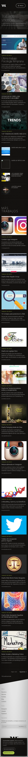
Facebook (4, 713)
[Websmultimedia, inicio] (3, 5)
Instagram (4, 709)
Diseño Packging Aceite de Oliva (11, 427)
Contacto (3, 701)
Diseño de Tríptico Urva (18, 160)
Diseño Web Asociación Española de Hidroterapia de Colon (12, 616)
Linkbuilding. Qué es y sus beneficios (13, 502)
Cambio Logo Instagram (9, 239)
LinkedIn (3, 711)
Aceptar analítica (8, 752)
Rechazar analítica (9, 749)
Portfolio (3, 697)
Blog (2, 699)
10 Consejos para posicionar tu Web (13, 314)
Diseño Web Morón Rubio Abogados (13, 578)
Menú (21, 5)
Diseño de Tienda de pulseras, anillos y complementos (11, 389)
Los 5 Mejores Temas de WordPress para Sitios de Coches (17, 175)
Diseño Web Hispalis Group (10, 277)
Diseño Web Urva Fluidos (18, 147)
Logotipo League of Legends (16, 187)
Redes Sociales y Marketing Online (12, 654)
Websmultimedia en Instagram (11, 464)
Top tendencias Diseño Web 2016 (13, 134)
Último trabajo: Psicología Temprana (12, 60)
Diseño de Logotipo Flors (9, 351)
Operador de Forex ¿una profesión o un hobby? (10, 97)
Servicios (3, 694)
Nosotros (3, 692)
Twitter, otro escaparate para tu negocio (9, 540)
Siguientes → (23, 672)
